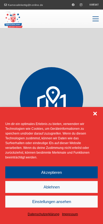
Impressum (70, 214)
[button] (95, 113)
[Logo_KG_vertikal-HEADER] (13, 19)
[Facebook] (73, 4)
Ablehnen (52, 187)
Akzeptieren (51, 172)
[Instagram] (81, 4)
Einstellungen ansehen (51, 201)
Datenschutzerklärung (43, 214)
